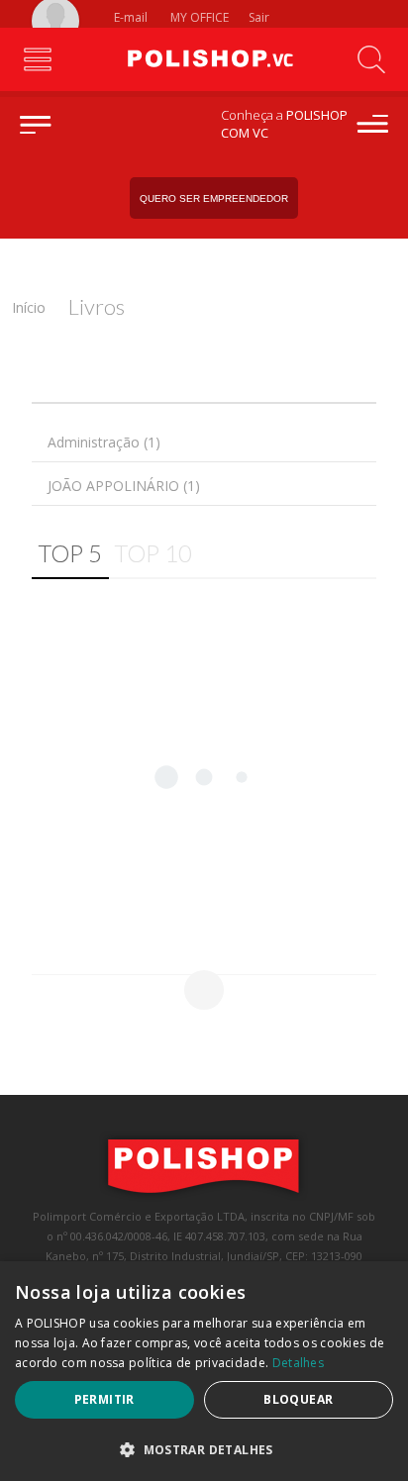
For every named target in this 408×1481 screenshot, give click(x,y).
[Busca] (371, 59)
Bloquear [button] (298, 1399)
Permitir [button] (104, 1399)
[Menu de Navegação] (37, 59)
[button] (204, 1448)
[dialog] (204, 1371)
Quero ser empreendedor (214, 198)
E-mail (129, 17)
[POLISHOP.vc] (204, 59)
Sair (260, 17)
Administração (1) (104, 442)
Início (29, 307)
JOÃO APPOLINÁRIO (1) (124, 485)
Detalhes (298, 1362)
